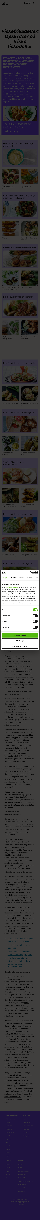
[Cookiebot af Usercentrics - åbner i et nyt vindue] (30, 572)
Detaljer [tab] (13, 577)
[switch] (35, 615)
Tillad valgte (20, 641)
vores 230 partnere (12, 587)
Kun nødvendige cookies (20, 646)
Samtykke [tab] (5, 577)
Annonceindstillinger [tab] (26, 577)
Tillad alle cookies (20, 635)
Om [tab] (37, 577)
